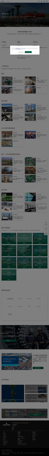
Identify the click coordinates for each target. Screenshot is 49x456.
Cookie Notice (23, 48)
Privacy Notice (18, 48)
